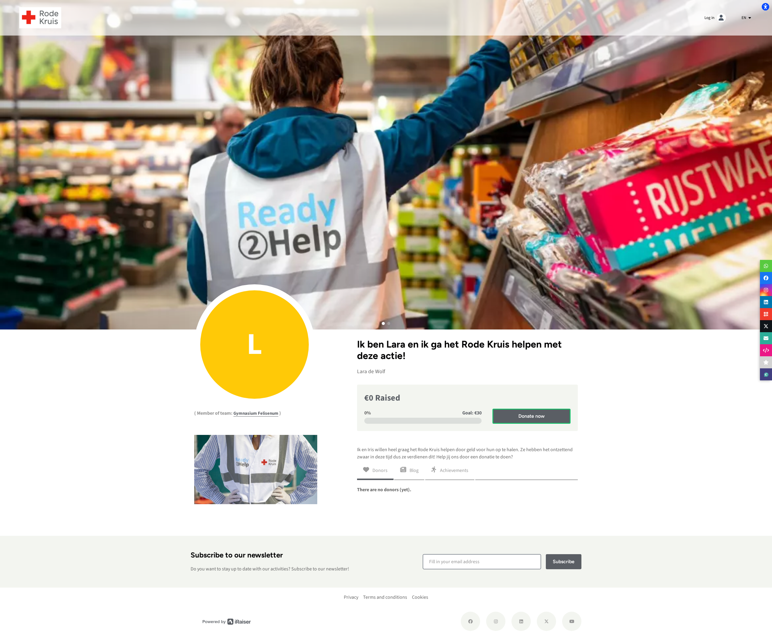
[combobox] (746, 17)
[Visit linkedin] (521, 621)
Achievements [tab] (453, 470)
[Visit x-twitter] (546, 621)
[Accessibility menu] (765, 6)
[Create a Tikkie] (766, 374)
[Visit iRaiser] (227, 621)
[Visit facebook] (470, 621)
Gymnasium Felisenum (255, 413)
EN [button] (744, 17)
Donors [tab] (380, 470)
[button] (383, 323)
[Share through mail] (766, 338)
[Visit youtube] (571, 621)
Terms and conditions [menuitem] (385, 597)
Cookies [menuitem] (420, 597)
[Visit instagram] (495, 621)
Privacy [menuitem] (351, 597)
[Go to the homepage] (40, 17)
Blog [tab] (414, 470)
